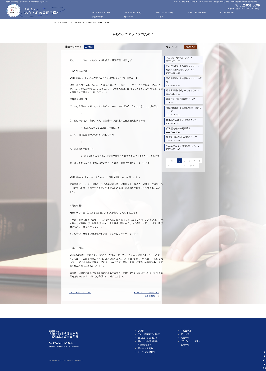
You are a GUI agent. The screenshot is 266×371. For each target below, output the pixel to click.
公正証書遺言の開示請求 (178, 128)
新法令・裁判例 (145, 348)
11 (185, 165)
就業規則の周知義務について (180, 99)
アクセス (159, 17)
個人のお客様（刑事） (165, 12)
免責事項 (185, 338)
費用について (129, 17)
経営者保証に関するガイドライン (182, 90)
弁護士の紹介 (97, 17)
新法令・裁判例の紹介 (197, 12)
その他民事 (190, 47)
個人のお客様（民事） (133, 12)
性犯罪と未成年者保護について (181, 120)
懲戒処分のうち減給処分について (182, 145)
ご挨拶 (141, 330)
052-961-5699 (250, 5)
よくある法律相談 (227, 12)
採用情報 (185, 345)
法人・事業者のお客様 (101, 12)
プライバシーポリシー (192, 341)
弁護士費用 (186, 330)
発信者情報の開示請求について (181, 137)
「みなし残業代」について (80, 292)
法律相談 (89, 47)
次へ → (193, 165)
